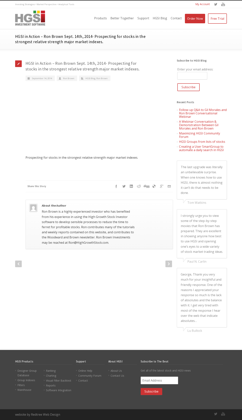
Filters (21, 385)
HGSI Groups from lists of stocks (202, 142)
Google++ (161, 186)
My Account (202, 4)
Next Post (168, 264)
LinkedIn (131, 186)
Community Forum (89, 375)
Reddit (139, 186)
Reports (51, 385)
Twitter (215, 4)
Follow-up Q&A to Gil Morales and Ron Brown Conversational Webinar (203, 113)
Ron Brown (68, 78)
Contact (176, 18)
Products (100, 18)
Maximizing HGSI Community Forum (199, 135)
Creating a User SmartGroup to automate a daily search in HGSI (201, 148)
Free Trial (217, 18)
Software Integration (58, 390)
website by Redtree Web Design (37, 414)
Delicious (154, 186)
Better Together (122, 18)
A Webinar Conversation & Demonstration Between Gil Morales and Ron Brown (198, 124)
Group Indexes (26, 380)
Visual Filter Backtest (58, 380)
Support (143, 18)
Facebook (116, 186)
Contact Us (117, 375)
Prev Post (18, 264)
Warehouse (24, 390)
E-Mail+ (169, 186)
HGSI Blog (160, 18)
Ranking (51, 370)
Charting (51, 375)
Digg (146, 186)
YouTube (223, 4)
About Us (116, 370)
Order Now (195, 18)
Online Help (85, 370)
